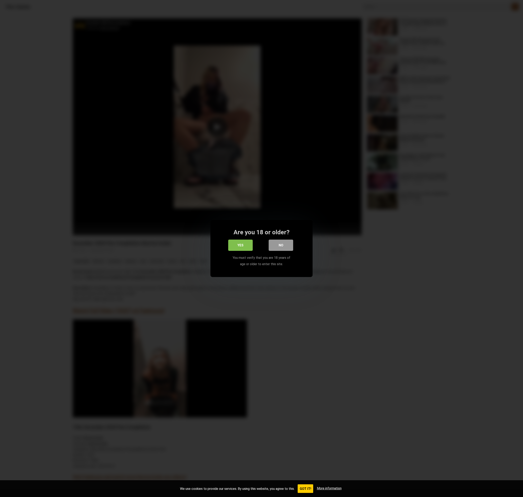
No (281, 245)
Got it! (305, 489)
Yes (240, 245)
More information (329, 488)
